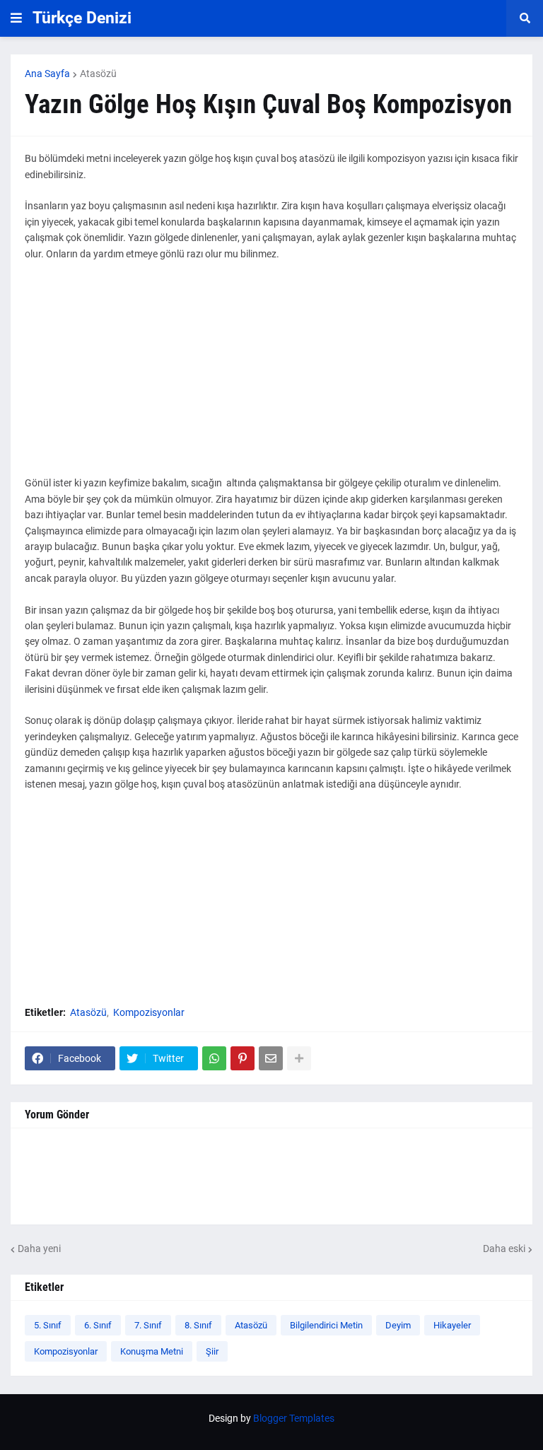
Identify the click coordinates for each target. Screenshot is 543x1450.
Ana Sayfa (47, 73)
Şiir (212, 1351)
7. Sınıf (148, 1325)
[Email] (271, 1058)
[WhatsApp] (214, 1058)
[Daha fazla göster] (299, 1058)
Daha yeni (39, 1248)
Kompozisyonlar (149, 1012)
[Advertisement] (271, 376)
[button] (16, 18)
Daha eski (504, 1248)
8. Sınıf (198, 1325)
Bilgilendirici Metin (326, 1325)
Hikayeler (452, 1325)
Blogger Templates (293, 1418)
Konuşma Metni (151, 1351)
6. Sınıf (98, 1325)
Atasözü (98, 73)
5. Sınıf (48, 1325)
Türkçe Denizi (82, 18)
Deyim (398, 1325)
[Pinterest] (242, 1058)
